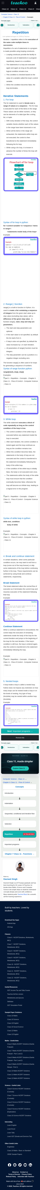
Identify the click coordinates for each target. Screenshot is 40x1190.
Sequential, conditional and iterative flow (20, 814)
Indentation (9, 803)
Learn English (11, 1125)
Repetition (19, 834)
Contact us (24, 1172)
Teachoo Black (22, 894)
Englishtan (10, 1147)
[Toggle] (3, 3)
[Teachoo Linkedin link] (30, 1165)
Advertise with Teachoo (25, 1176)
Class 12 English (13, 1034)
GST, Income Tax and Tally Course (18, 990)
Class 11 (14, 9)
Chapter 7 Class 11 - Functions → (19, 854)
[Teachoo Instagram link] (15, 1165)
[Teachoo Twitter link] (20, 1165)
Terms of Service (14, 1174)
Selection (8, 824)
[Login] (35, 3)
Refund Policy (11, 1176)
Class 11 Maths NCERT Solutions (18, 1074)
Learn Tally (11, 1132)
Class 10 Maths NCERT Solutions (18, 1071)
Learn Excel (11, 1129)
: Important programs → (20, 731)
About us (15, 1172)
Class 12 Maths (12, 1030)
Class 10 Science (13, 1019)
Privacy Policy (27, 1174)
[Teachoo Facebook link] (10, 1165)
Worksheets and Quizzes (15, 998)
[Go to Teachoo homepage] (19, 2)
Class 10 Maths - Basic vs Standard (19, 1150)
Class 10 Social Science (15, 1027)
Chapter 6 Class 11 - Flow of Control (14, 17)
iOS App (10, 927)
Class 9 (31, 9)
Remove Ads (20, 738)
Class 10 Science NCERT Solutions (19, 1115)
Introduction (9, 793)
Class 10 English (13, 1023)
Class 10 (22, 9)
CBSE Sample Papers (14, 1154)
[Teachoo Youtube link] (25, 1165)
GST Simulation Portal (14, 1005)
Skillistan (10, 1001)
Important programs (12, 844)
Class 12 (5, 9)
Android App (11, 923)
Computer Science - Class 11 (10, 14)
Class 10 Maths (12, 1016)
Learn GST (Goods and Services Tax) (19, 1136)
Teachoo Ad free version (15, 994)
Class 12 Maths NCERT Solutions (18, 1078)
